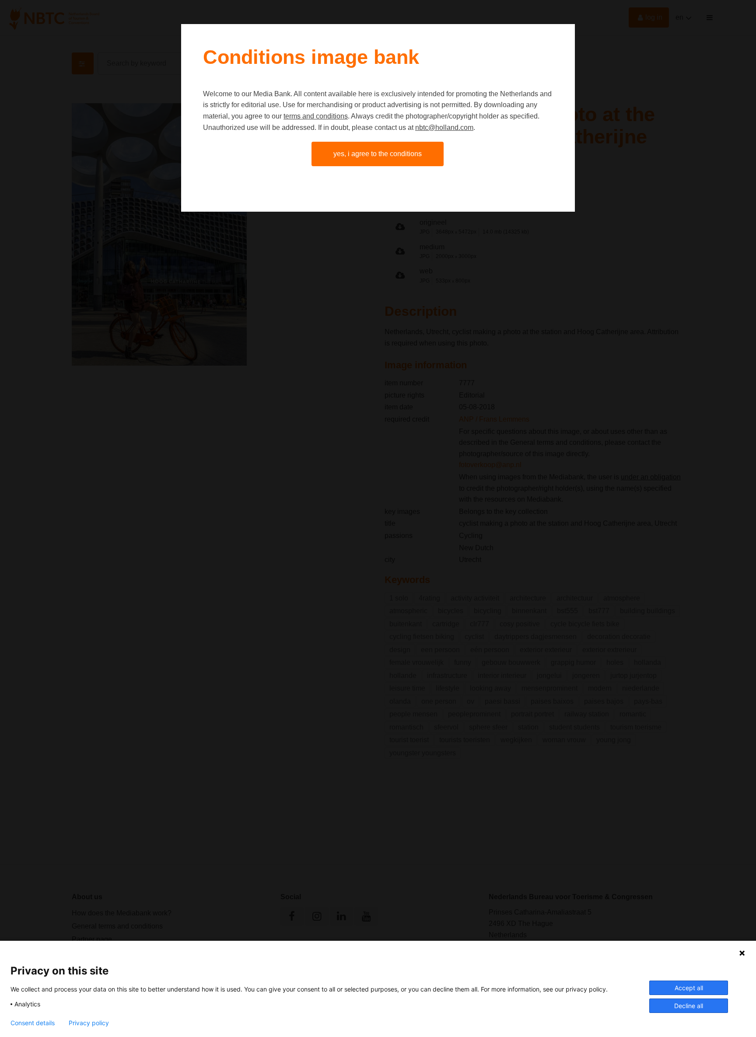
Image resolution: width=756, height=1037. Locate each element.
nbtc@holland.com (444, 127)
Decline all (688, 1005)
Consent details (32, 1023)
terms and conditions (316, 116)
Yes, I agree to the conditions (377, 153)
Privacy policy (89, 1023)
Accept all (689, 988)
